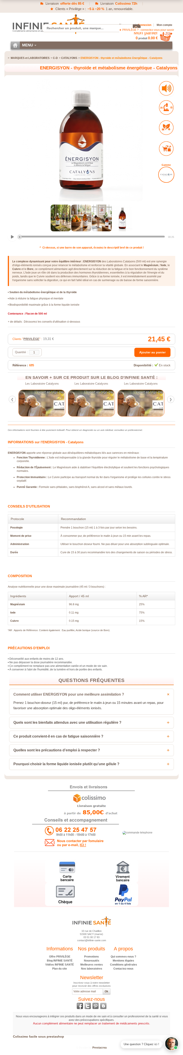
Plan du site (59, 968)
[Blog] (103, 1006)
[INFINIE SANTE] (48, 24)
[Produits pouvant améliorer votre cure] (166, 128)
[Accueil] (15, 45)
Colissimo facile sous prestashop (38, 1036)
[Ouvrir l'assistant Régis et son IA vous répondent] (172, 1044)
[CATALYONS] (166, 175)
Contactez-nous (123, 968)
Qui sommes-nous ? (123, 956)
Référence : (20, 365)
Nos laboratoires (91, 968)
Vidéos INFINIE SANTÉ (59, 964)
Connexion (144, 25)
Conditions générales (123, 964)
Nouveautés (91, 960)
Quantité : (21, 352)
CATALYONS (69, 58)
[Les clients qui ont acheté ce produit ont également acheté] (166, 149)
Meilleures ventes (91, 964)
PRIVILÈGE (31, 339)
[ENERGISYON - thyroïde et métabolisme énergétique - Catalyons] (60, 218)
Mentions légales (123, 960)
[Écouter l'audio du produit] (166, 88)
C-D (55, 58)
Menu (27, 45)
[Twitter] (88, 1006)
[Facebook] (80, 1006)
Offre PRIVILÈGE (59, 956)
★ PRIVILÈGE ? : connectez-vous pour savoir (146, 29)
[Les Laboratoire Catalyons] (42, 403)
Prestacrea (99, 1047)
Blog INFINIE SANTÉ (60, 960)
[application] (91, 237)
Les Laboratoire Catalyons (42, 383)
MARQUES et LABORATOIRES (30, 58)
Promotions (91, 956)
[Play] (12, 236)
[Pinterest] (95, 1006)
